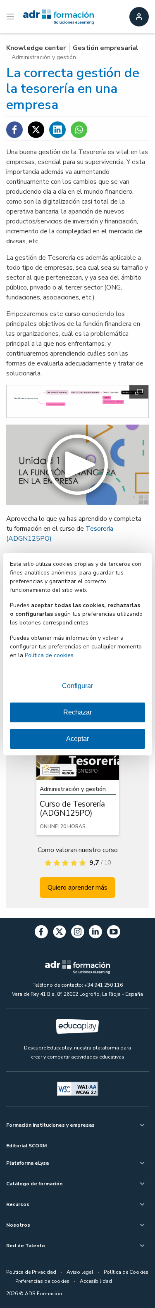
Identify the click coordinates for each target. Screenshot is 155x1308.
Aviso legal (80, 1272)
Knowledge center (36, 47)
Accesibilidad (96, 1281)
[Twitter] (59, 933)
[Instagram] (77, 933)
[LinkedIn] (95, 933)
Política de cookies (49, 655)
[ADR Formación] (58, 16)
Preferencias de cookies (42, 1281)
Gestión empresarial (105, 47)
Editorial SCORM (26, 1145)
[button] (77, 465)
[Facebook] (41, 933)
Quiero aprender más (77, 887)
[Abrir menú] (11, 17)
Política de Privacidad (31, 1272)
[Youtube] (113, 933)
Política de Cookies (126, 1272)
